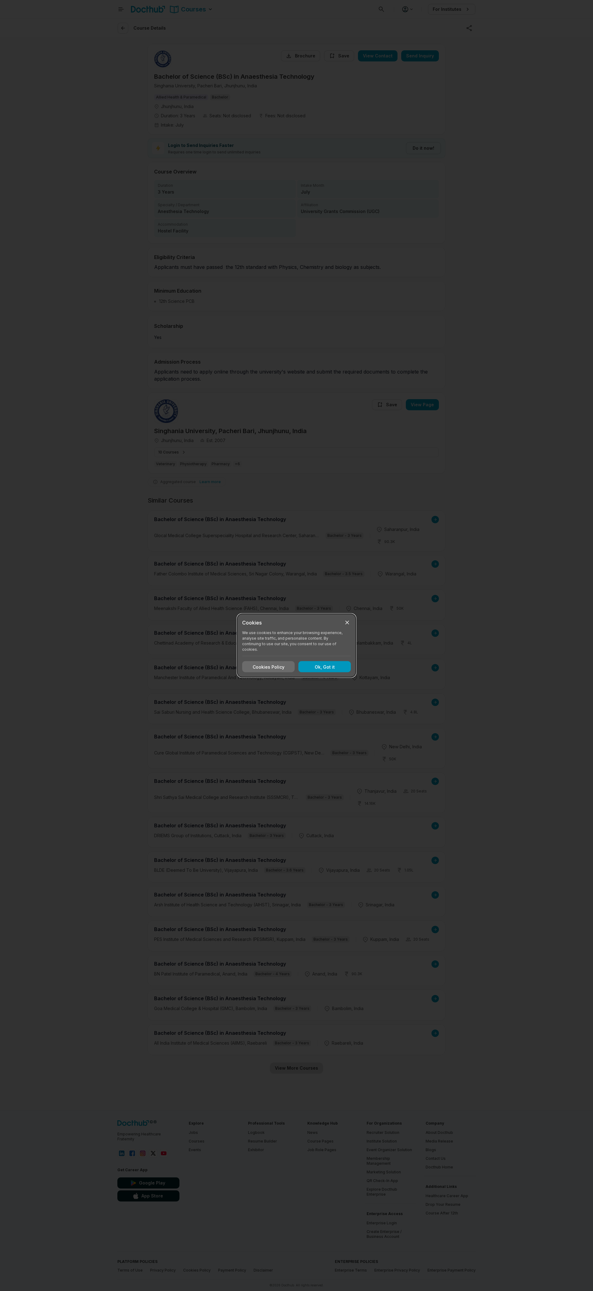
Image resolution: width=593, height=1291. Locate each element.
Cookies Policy (268, 666)
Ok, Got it (325, 666)
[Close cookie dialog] (347, 622)
